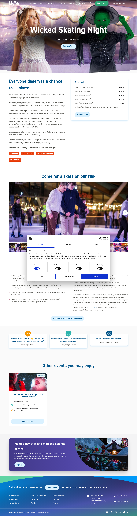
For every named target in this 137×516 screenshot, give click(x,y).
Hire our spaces (58, 496)
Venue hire (81, 3)
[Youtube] (107, 512)
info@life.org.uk (122, 501)
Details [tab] (68, 244)
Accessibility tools (119, 3)
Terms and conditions (38, 496)
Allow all (95, 276)
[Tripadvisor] (120, 512)
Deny (41, 276)
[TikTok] (124, 512)
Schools (62, 3)
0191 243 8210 (92, 307)
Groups (71, 3)
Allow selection (68, 276)
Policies (33, 503)
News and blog (14, 503)
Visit (41, 3)
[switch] (58, 268)
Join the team (14, 496)
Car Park (56, 499)
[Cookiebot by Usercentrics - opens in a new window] (100, 238)
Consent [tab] (40, 244)
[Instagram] (115, 512)
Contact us (34, 499)
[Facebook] (111, 512)
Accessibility (13, 499)
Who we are (51, 3)
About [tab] (96, 244)
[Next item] (125, 212)
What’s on (32, 3)
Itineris (47, 512)
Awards (55, 503)
